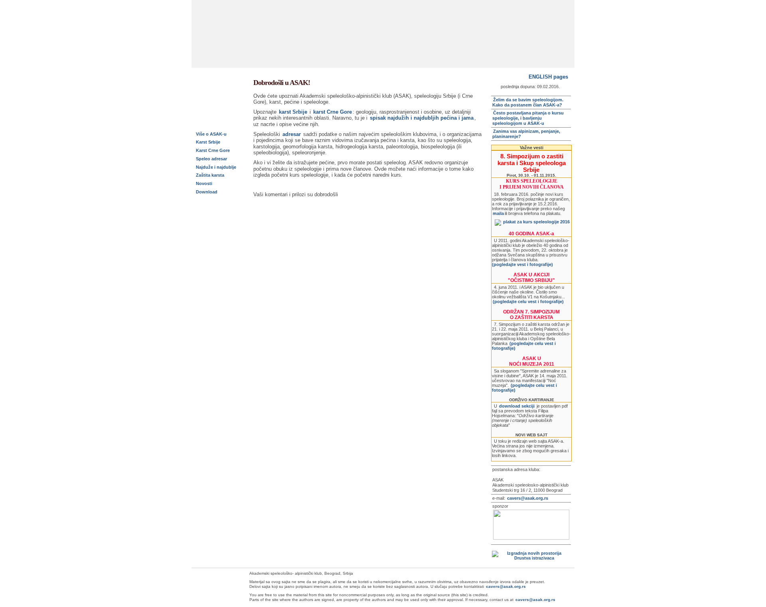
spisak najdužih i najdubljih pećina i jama (422, 118)
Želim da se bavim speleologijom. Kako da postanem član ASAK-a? (527, 102)
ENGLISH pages (548, 77)
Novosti (204, 183)
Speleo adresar (211, 158)
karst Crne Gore (332, 112)
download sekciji (517, 406)
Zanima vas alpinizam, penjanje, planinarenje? (526, 134)
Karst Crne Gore (213, 150)
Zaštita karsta (210, 175)
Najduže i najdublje (216, 167)
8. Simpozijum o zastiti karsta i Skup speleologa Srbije (532, 163)
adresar (291, 134)
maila (498, 213)
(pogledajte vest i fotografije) (522, 264)
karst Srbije (293, 112)
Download (206, 191)
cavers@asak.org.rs (527, 498)
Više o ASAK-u (211, 134)
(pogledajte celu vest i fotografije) (528, 301)
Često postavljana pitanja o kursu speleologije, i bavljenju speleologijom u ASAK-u (528, 118)
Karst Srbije (208, 142)
